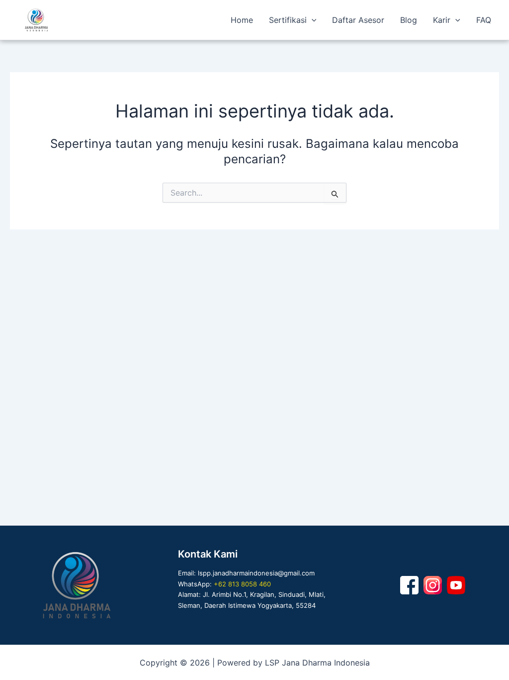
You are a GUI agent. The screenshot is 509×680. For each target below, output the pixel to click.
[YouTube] (456, 585)
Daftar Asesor (358, 20)
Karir (441, 20)
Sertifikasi (288, 20)
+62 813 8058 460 (242, 584)
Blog (408, 20)
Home (242, 20)
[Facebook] (409, 585)
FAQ (483, 20)
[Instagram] (433, 585)
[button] (312, 20)
